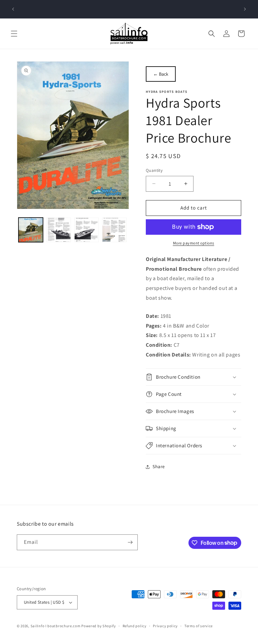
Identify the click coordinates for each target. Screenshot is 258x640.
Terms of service (198, 626)
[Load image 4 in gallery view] (114, 230)
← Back (160, 74)
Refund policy (134, 626)
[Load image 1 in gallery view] (30, 230)
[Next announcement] (245, 9)
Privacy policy (165, 626)
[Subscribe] (130, 542)
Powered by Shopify (98, 626)
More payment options (193, 243)
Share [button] (159, 466)
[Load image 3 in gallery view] (86, 230)
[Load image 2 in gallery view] (58, 230)
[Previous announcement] (13, 9)
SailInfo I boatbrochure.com (56, 626)
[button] (14, 33)
